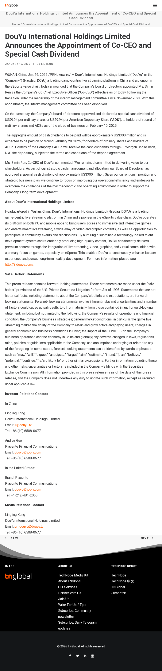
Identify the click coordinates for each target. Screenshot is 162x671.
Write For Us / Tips (72, 605)
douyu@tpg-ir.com (28, 452)
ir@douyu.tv (23, 425)
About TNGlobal (69, 581)
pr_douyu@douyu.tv (29, 526)
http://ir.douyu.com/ (19, 265)
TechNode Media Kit (73, 575)
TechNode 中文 (122, 581)
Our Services (67, 587)
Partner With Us (69, 593)
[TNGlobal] (11, 5)
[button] (155, 5)
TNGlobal (118, 587)
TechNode (118, 575)
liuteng (47, 64)
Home (16, 24)
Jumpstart (118, 593)
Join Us (63, 599)
